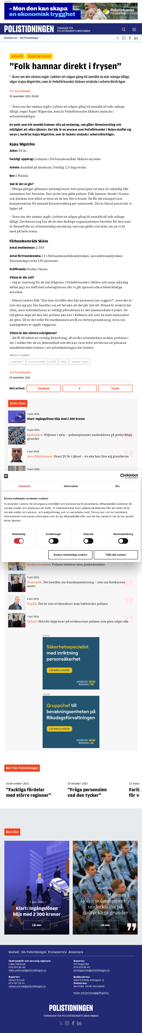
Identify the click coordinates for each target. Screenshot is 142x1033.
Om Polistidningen (29, 38)
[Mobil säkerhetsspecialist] (71, 663)
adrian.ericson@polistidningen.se (27, 986)
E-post (115, 388)
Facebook (130, 38)
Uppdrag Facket (39, 56)
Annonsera (76, 952)
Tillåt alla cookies (115, 554)
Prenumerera (57, 952)
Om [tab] (117, 486)
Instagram (124, 38)
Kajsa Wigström (36, 361)
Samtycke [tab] (25, 486)
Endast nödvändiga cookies (70, 554)
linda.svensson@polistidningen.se (27, 970)
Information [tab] (71, 486)
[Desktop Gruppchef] (71, 721)
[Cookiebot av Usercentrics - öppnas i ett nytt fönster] (123, 476)
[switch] (54, 541)
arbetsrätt (17, 361)
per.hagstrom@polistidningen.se (92, 970)
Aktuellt (17, 56)
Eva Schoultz (22, 91)
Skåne (64, 361)
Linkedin (136, 38)
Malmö (53, 361)
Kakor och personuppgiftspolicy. (91, 993)
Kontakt (14, 952)
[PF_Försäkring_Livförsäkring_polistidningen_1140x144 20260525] (71, 11)
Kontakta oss (10, 38)
